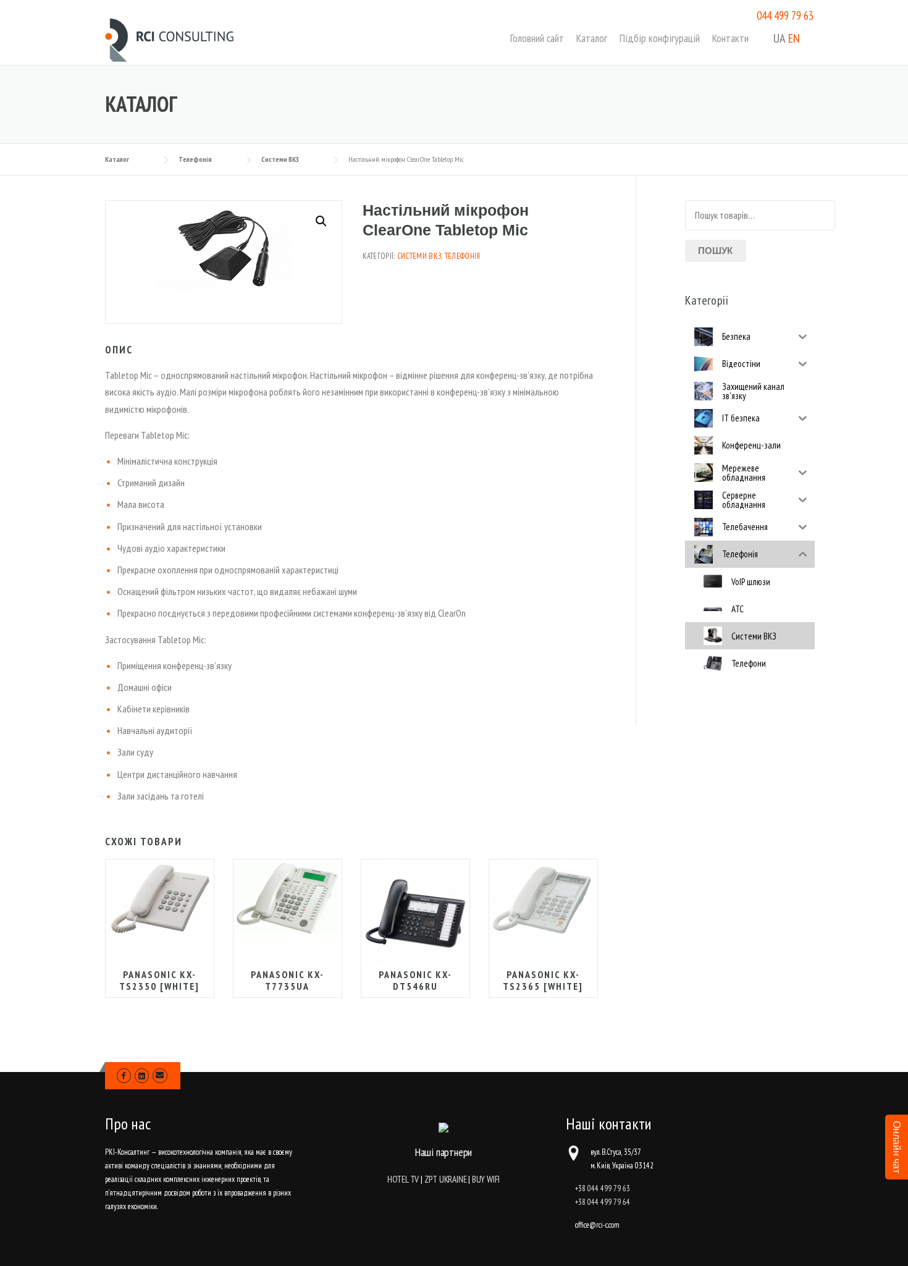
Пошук (715, 250)
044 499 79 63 (785, 15)
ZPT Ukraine (445, 1179)
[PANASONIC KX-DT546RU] (415, 913)
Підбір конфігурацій (660, 38)
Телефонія (463, 256)
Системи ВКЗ (419, 256)
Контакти (730, 38)
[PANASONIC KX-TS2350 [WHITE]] (160, 898)
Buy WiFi (486, 1179)
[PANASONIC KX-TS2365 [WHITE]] (543, 899)
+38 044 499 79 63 (602, 1188)
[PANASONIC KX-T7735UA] (287, 898)
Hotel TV (403, 1179)
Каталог (591, 38)
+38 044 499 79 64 (602, 1202)
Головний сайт (537, 38)
